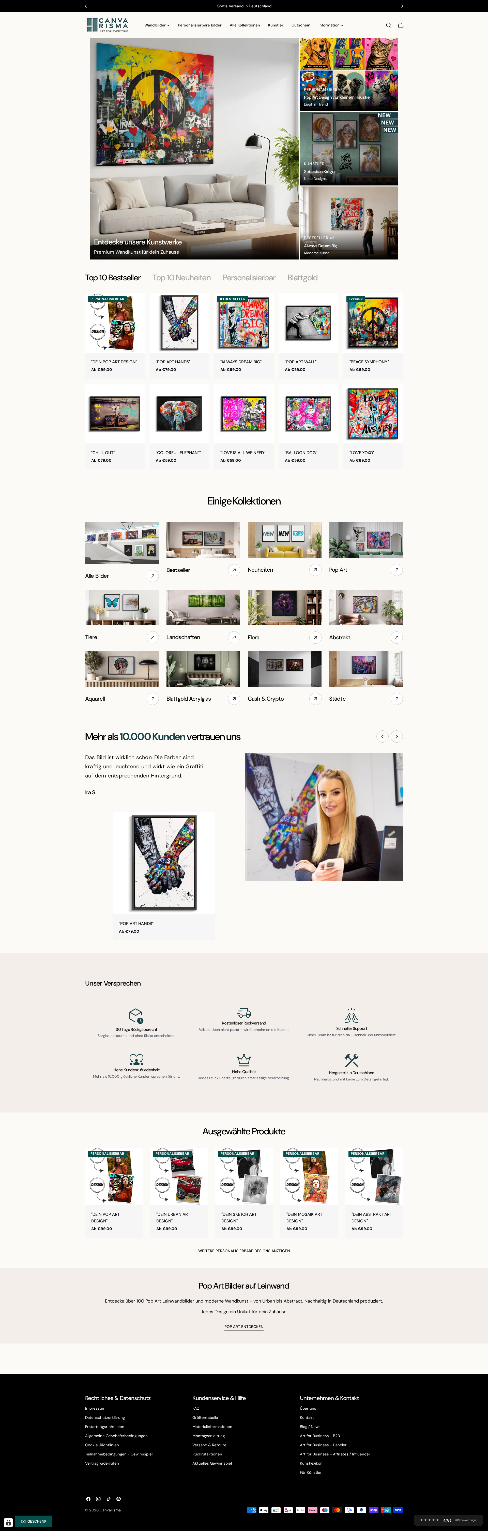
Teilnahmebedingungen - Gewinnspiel (118, 1454)
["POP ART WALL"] (308, 323)
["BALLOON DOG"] (308, 413)
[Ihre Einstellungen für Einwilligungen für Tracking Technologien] (8, 1522)
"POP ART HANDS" (173, 362)
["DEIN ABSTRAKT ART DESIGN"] (374, 1176)
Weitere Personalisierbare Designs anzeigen (244, 1250)
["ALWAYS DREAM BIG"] (244, 323)
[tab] (112, 277)
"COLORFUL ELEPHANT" (178, 452)
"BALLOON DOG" (301, 452)
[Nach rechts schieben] (397, 736)
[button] (33, 1521)
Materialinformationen (212, 1426)
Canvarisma (110, 1510)
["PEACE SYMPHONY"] (373, 323)
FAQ (196, 1408)
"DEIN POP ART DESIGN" (114, 362)
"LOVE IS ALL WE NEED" (242, 452)
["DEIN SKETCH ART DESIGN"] (244, 1176)
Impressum (95, 1408)
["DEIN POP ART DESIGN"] (115, 323)
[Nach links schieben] (382, 736)
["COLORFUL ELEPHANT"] (179, 413)
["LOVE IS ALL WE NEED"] (244, 413)
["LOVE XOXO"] (373, 413)
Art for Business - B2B (320, 1435)
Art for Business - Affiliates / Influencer (335, 1454)
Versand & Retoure (209, 1445)
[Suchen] (389, 25)
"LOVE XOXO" (361, 452)
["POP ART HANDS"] (179, 323)
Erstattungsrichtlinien (104, 1426)
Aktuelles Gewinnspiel (212, 1463)
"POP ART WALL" (300, 362)
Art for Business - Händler (323, 1445)
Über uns (308, 1408)
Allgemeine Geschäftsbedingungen (116, 1435)
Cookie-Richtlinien (102, 1445)
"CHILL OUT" (103, 452)
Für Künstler (311, 1472)
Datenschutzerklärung (105, 1417)
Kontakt (307, 1417)
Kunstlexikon (311, 1463)
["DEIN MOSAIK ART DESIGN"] (309, 1176)
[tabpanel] (244, 381)
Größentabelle (205, 1417)
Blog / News (310, 1426)
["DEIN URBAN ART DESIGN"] (179, 1176)
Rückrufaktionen (207, 1454)
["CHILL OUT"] (115, 413)
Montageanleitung (208, 1435)
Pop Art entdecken (244, 1326)
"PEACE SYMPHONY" (369, 362)
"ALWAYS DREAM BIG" (241, 362)
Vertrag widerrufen (102, 1463)
